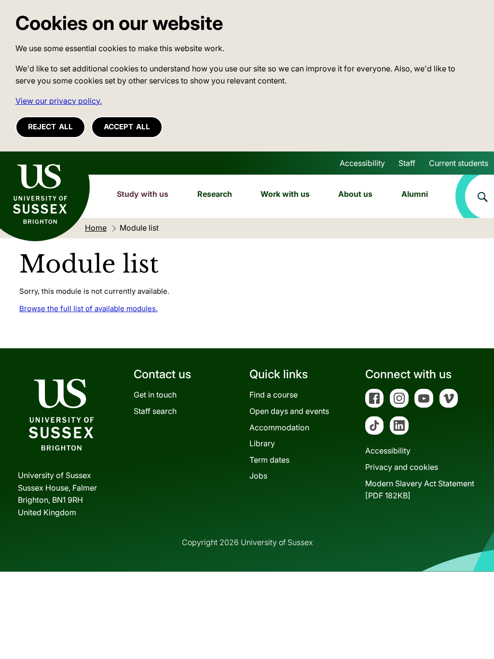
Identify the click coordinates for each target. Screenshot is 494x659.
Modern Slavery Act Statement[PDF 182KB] (419, 490)
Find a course (273, 394)
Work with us (285, 194)
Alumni (414, 194)
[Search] (474, 196)
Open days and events (289, 411)
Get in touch (155, 394)
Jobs (258, 476)
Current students (458, 163)
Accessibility (362, 163)
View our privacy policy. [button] (58, 101)
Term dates (269, 460)
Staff (406, 163)
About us (355, 194)
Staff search (155, 411)
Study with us (142, 194)
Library (262, 443)
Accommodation (279, 427)
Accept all (127, 126)
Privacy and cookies (401, 467)
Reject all (50, 126)
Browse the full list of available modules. (88, 308)
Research (214, 194)
